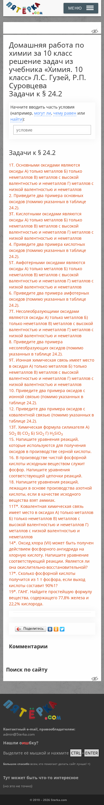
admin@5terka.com (19, 734)
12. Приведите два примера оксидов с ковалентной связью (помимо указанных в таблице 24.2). (51, 415)
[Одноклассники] (56, 627)
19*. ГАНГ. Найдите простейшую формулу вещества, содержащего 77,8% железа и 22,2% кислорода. (50, 598)
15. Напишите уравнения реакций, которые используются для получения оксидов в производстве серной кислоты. (50, 445)
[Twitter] (62, 627)
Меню (75, 8)
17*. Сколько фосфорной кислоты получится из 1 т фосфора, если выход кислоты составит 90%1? (47, 579)
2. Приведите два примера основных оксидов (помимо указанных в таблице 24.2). (47, 201)
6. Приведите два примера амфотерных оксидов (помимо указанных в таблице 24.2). (49, 299)
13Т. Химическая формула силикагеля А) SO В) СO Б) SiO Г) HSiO (49, 430)
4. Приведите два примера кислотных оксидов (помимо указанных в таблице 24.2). (47, 250)
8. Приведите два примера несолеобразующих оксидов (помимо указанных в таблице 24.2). (46, 348)
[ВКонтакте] (50, 627)
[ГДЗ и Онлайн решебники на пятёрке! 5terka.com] (24, 8)
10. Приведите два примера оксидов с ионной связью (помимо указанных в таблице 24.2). (47, 396)
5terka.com (59, 800)
